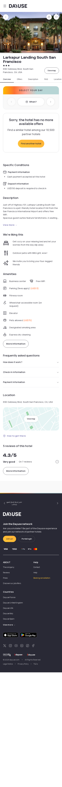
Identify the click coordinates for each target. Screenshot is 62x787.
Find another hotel (31, 143)
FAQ (46, 79)
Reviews (6, 572)
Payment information (14, 382)
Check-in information (14, 372)
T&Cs (35, 664)
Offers (19, 79)
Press (5, 578)
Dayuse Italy (8, 613)
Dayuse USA (8, 608)
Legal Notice (8, 664)
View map (52, 70)
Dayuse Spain (8, 619)
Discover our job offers (12, 583)
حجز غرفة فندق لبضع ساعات (14, 503)
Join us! (9, 539)
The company (8, 567)
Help (35, 572)
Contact (36, 567)
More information (15, 343)
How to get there (16, 435)
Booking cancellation (41, 578)
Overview (7, 79)
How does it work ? (12, 362)
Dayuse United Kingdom (13, 602)
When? (33, 101)
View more (9, 224)
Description (33, 79)
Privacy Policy (23, 664)
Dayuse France (9, 597)
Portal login (27, 539)
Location (58, 79)
